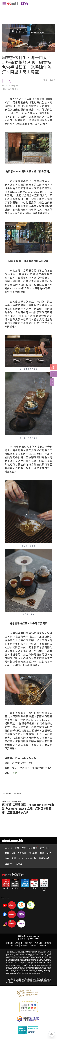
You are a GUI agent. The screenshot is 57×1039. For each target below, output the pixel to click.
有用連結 (33, 945)
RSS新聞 (43, 945)
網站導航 (24, 945)
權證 (42, 848)
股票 (23, 848)
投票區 (19, 864)
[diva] (24, 3)
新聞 (17, 848)
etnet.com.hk (12, 840)
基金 (42, 853)
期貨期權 (32, 848)
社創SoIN (9, 864)
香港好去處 (44, 859)
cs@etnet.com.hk (33, 939)
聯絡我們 (38, 943)
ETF (48, 848)
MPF (49, 853)
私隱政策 (47, 943)
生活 (14, 859)
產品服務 (18, 943)
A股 (13, 853)
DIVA (20, 859)
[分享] (9, 81)
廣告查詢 (28, 943)
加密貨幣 (33, 853)
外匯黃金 (22, 853)
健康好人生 (30, 859)
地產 (7, 859)
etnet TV (8, 848)
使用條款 (14, 945)
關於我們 (9, 943)
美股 (7, 853)
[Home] (11, 3)
